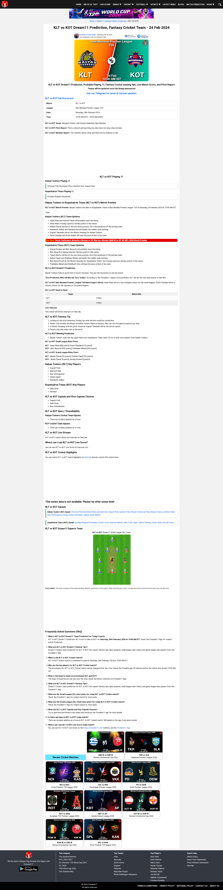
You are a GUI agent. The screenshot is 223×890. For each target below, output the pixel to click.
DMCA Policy (192, 857)
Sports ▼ (155, 4)
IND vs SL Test (91, 4)
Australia (117, 860)
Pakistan (117, 868)
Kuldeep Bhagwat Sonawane (86, 522)
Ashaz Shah (157, 522)
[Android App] (28, 871)
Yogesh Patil (113, 512)
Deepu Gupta (68, 515)
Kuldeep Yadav (156, 871)
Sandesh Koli (102, 512)
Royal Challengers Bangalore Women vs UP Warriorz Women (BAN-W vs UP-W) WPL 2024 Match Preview (101, 240)
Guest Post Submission (196, 860)
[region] (111, 154)
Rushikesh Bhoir (89, 512)
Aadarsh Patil (124, 512)
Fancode (87, 457)
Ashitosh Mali (169, 512)
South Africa (119, 863)
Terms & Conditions (147, 886)
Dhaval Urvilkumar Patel (140, 512)
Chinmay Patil (76, 512)
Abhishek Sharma (157, 868)
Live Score (105, 4)
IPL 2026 (62, 866)
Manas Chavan (157, 512)
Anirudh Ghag (168, 522)
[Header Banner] (111, 13)
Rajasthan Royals (121, 871)
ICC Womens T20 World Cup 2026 (73, 863)
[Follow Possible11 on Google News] (130, 37)
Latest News (169, 4)
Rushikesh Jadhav (81, 515)
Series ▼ (117, 4)
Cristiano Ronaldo (157, 880)
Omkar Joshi (103, 522)
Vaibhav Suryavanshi (158, 877)
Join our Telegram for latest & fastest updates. (111, 93)
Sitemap (190, 866)
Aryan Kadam (95, 515)
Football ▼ (142, 4)
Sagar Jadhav (138, 522)
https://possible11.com (93, 728)
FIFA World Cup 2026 (67, 868)
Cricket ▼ (129, 4)
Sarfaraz (148, 522)
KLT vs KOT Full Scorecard (59, 98)
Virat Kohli (154, 857)
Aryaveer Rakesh (116, 522)
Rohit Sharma (155, 860)
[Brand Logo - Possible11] (28, 858)
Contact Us (202, 886)
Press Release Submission (197, 863)
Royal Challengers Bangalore (125, 874)
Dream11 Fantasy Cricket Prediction (111, 21)
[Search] (219, 2)
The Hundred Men (66, 871)
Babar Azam (155, 863)
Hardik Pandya (156, 866)
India (116, 857)
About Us (214, 886)
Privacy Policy (167, 886)
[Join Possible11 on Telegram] (143, 37)
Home (78, 4)
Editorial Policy (185, 886)
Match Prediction (195, 4)
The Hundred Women (67, 857)
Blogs (181, 4)
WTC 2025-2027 (65, 860)
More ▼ (210, 4)
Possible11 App (123, 728)
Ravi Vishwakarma (54, 515)
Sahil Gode (128, 522)
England (117, 866)
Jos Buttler (155, 874)
